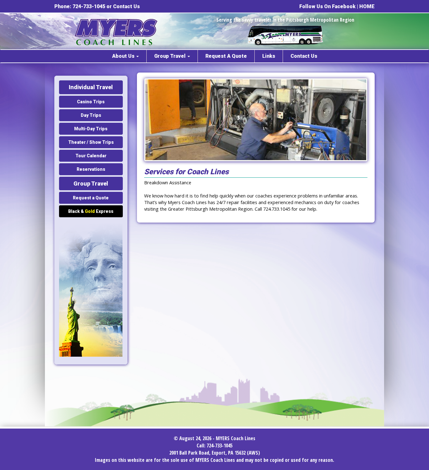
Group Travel (170, 56)
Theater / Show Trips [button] (91, 142)
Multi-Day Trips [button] (90, 128)
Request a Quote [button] (91, 197)
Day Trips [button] (91, 115)
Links (268, 56)
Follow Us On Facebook (327, 6)
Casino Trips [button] (91, 101)
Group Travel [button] (90, 183)
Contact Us (126, 6)
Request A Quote (226, 56)
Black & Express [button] (90, 211)
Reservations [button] (91, 169)
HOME (367, 6)
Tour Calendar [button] (90, 155)
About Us (124, 56)
